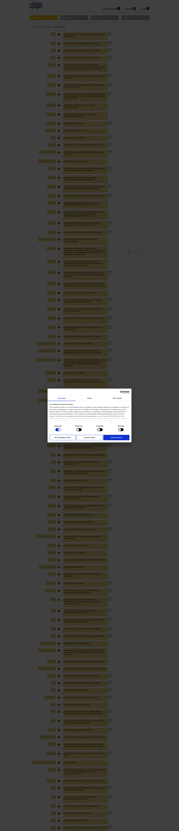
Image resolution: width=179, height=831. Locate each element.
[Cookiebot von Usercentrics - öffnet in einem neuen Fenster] (121, 392)
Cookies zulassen (116, 437)
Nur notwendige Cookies (63, 437)
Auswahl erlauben (89, 437)
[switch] (79, 429)
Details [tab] (89, 398)
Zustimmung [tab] (61, 398)
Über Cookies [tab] (117, 398)
